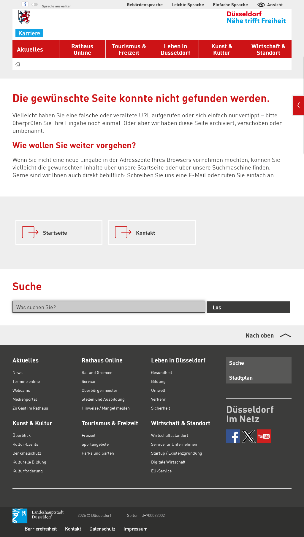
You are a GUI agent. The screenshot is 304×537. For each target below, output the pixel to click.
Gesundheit (161, 372)
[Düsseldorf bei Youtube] (264, 436)
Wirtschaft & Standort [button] (268, 49)
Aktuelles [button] (30, 49)
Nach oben (260, 335)
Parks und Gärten (98, 453)
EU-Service (161, 470)
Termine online (26, 381)
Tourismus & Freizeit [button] (129, 49)
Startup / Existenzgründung (176, 453)
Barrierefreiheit (41, 528)
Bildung (158, 381)
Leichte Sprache (188, 4)
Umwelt (158, 390)
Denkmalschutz (26, 453)
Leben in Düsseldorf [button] (175, 49)
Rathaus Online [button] (82, 49)
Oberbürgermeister (100, 390)
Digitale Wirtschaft (168, 461)
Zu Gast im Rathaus (30, 407)
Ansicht (275, 4)
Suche (236, 362)
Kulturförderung (27, 470)
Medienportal (24, 399)
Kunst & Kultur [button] (221, 49)
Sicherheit (160, 407)
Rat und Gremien (97, 372)
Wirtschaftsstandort (169, 435)
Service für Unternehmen (174, 444)
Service (88, 381)
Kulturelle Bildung (29, 461)
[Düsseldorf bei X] (249, 436)
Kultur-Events (25, 444)
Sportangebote (95, 444)
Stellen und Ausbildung (103, 399)
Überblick (21, 435)
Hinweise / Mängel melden (106, 407)
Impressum (136, 528)
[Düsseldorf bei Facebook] (233, 436)
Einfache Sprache (230, 4)
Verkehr (158, 399)
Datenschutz (102, 528)
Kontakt (73, 528)
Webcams (21, 390)
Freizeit (89, 435)
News (17, 372)
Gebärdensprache (145, 4)
